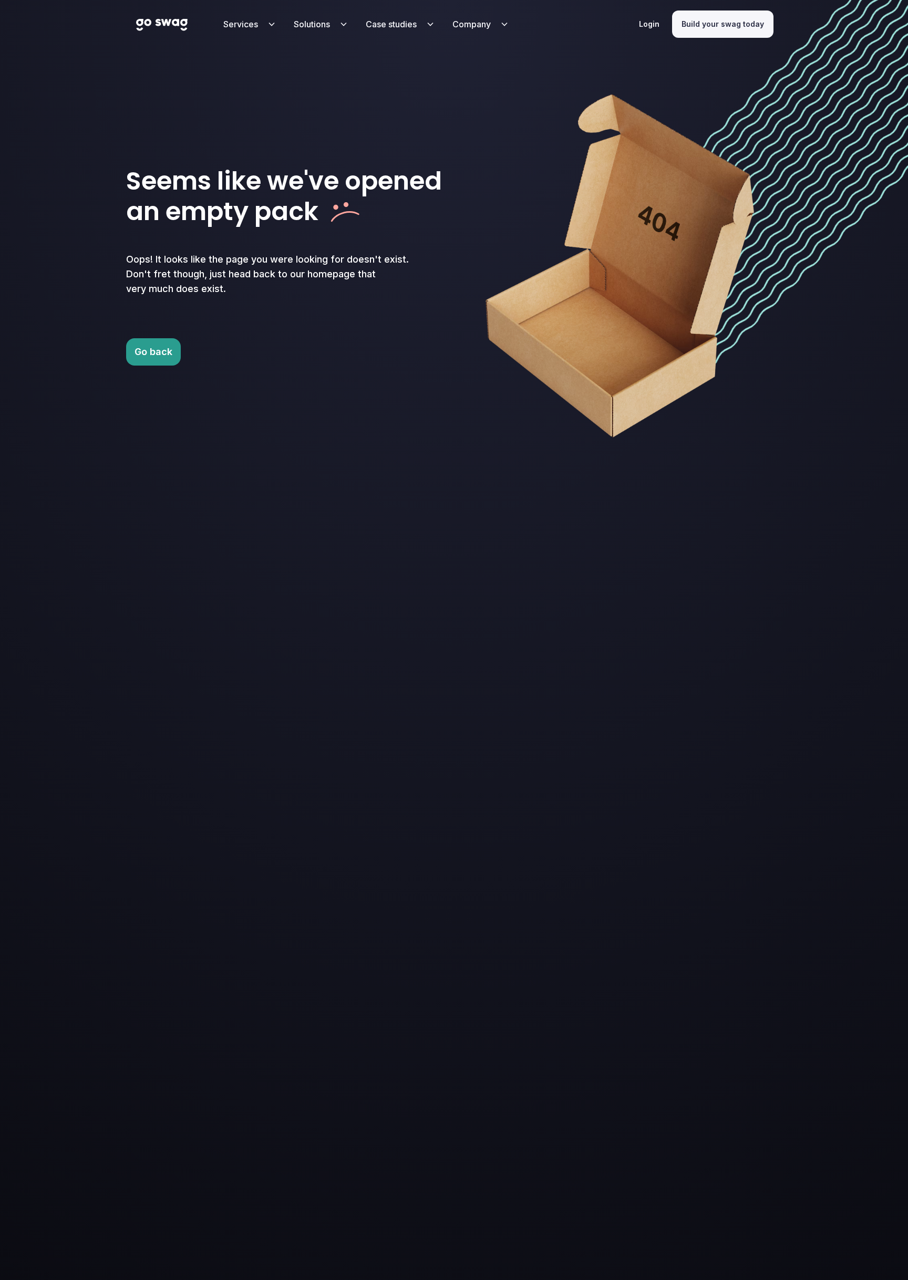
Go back (153, 351)
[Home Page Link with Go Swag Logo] (162, 24)
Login (649, 23)
